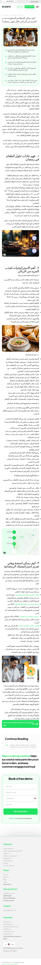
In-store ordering (8, 865)
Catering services (8, 931)
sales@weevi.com (9, 893)
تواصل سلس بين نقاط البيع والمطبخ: (26, 604)
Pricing (5, 874)
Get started (7, 884)
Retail (5, 939)
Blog (4, 879)
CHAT (21, 6)
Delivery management (10, 856)
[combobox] (35, 798)
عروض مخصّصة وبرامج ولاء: (29, 616)
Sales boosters (8, 861)
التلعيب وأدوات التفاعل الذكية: (28, 625)
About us (6, 877)
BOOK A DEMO (29, 6)
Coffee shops (7, 934)
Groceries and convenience (12, 936)
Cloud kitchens (8, 924)
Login (5, 882)
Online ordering (8, 848)
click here (13, 818)
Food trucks (7, 929)
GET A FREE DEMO (20, 811)
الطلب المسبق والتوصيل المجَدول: (27, 595)
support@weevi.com (9, 910)
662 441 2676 (34, 1)
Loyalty (5, 863)
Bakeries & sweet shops (10, 926)
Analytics (6, 853)
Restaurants (7, 922)
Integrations (7, 858)
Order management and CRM (12, 851)
